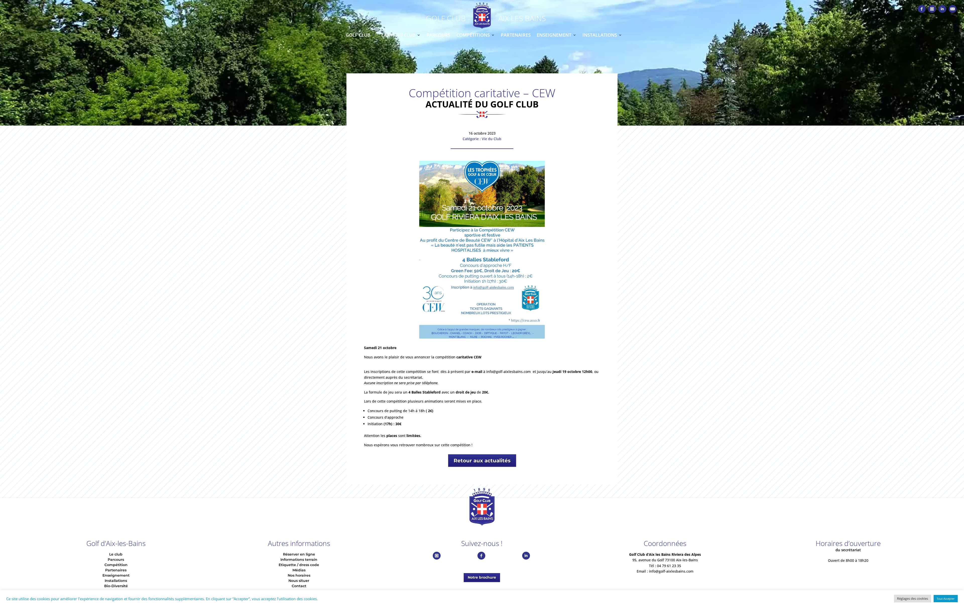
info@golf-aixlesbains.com (508, 371)
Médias (299, 570)
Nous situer (298, 580)
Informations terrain (298, 559)
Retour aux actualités (482, 461)
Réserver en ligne (299, 554)
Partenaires (516, 35)
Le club (116, 554)
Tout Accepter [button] (946, 598)
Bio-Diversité (116, 586)
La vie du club (398, 35)
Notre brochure (482, 577)
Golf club (358, 35)
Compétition (116, 565)
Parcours (438, 35)
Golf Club (446, 18)
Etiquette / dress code (299, 565)
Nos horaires (299, 575)
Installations (599, 35)
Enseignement (554, 35)
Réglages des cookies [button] (912, 598)
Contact (299, 586)
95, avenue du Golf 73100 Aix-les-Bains (665, 560)
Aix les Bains (522, 18)
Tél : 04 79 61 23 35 (665, 565)
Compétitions (473, 35)
